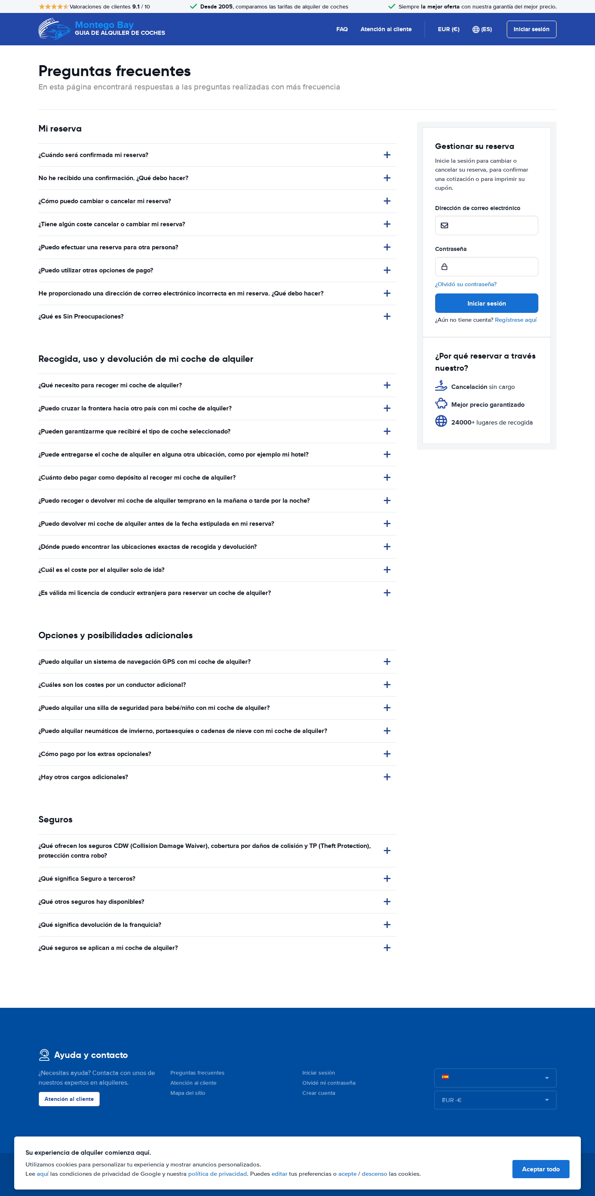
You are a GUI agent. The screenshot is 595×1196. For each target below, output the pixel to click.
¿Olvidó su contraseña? (466, 284)
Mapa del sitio (187, 1093)
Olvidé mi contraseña (328, 1082)
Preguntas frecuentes (197, 1072)
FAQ (342, 29)
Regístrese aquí (516, 319)
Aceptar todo (541, 1169)
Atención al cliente (386, 29)
